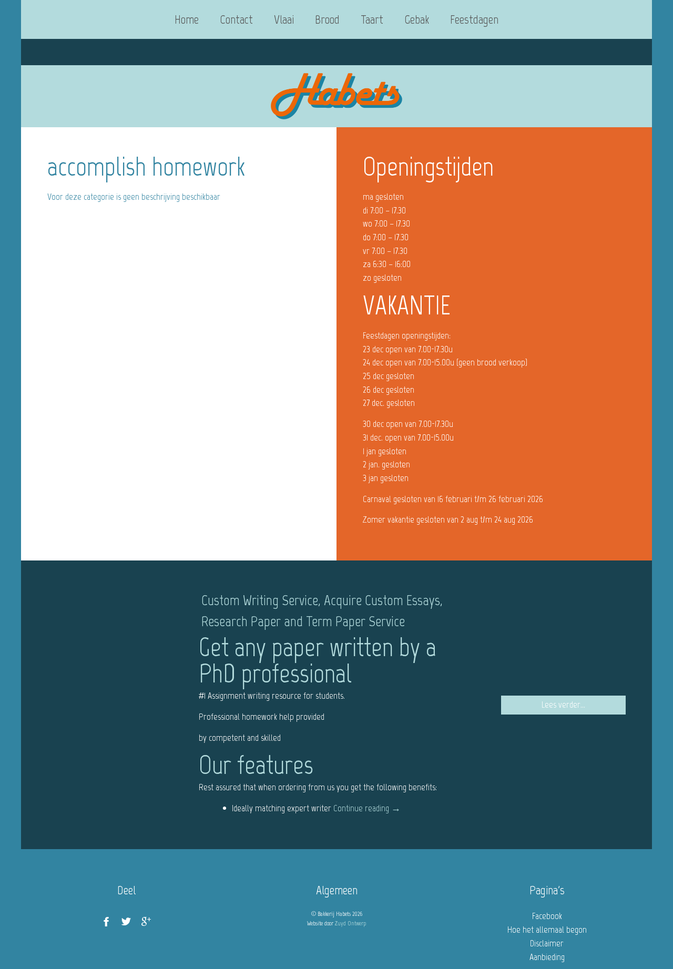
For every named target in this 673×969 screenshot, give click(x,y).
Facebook (547, 916)
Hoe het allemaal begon (547, 929)
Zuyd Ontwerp (350, 923)
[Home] (336, 96)
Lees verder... (563, 704)
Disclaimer (547, 943)
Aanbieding (547, 957)
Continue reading (367, 808)
